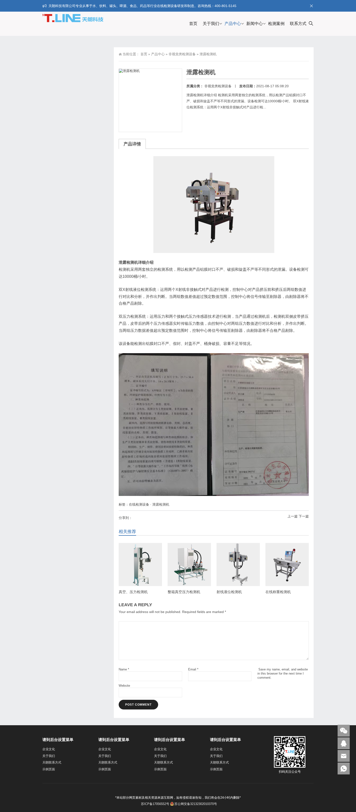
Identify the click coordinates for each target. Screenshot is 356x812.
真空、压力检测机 (133, 592)
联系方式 (298, 23)
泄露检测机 (128, 262)
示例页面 (48, 769)
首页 (193, 23)
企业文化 (48, 749)
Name (124, 669)
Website (124, 685)
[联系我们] (344, 743)
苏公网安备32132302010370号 (195, 804)
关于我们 (211, 23)
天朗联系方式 (51, 762)
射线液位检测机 (229, 592)
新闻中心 (254, 23)
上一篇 (292, 516)
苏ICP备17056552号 (154, 804)
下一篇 (304, 516)
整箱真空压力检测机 (184, 592)
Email (193, 669)
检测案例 (276, 23)
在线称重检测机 (278, 592)
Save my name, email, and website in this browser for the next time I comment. (282, 673)
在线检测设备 (139, 504)
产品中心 (232, 23)
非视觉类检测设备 (182, 54)
